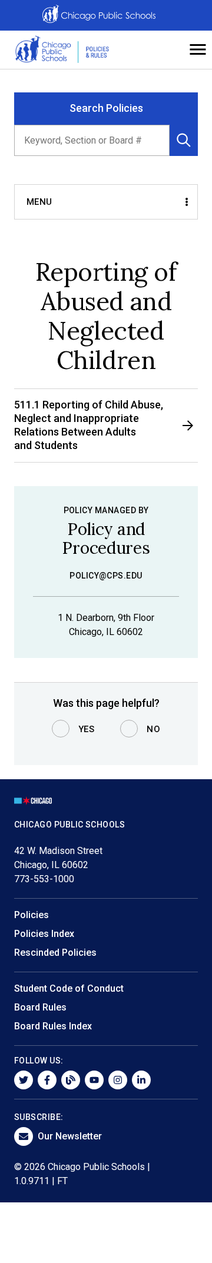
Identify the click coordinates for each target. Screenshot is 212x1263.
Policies (31, 914)
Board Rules (40, 1007)
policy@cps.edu (106, 575)
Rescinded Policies (55, 952)
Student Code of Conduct (69, 988)
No (153, 729)
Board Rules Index (53, 1026)
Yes (86, 729)
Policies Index (44, 933)
